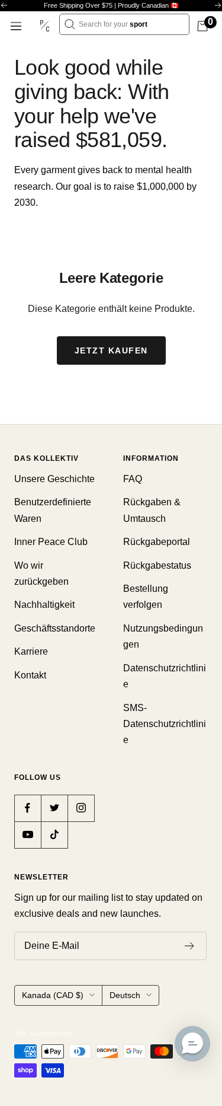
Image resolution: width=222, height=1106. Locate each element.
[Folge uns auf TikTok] (54, 834)
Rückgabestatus (157, 565)
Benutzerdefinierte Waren (52, 510)
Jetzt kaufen (111, 350)
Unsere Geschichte (54, 479)
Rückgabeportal (156, 542)
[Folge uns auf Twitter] (54, 808)
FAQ (132, 479)
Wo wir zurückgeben (41, 573)
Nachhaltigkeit (44, 605)
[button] (192, 1044)
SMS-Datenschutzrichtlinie (164, 724)
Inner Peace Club (51, 542)
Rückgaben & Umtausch (152, 510)
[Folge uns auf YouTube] (27, 834)
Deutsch (125, 995)
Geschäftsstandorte (54, 628)
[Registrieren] (190, 946)
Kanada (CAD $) (52, 995)
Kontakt (30, 675)
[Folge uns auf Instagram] (80, 808)
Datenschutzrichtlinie (164, 676)
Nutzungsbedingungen (163, 636)
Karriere (31, 651)
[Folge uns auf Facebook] (27, 808)
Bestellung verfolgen (145, 597)
